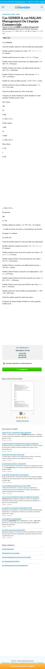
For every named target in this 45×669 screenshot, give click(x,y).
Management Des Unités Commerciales (13, 454)
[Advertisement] (22, 182)
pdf (19, 355)
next (33, 413)
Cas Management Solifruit (10, 561)
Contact (42, 2)
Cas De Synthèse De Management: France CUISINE (16, 486)
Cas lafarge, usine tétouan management (13, 530)
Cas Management (8, 549)
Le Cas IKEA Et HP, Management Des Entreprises (15, 475)
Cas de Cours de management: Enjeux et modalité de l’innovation (20, 497)
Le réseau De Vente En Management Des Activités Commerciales (20, 443)
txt (20, 353)
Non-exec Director (20, 2)
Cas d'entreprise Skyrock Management (15, 565)
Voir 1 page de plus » (22, 347)
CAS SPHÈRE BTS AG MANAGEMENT (12, 519)
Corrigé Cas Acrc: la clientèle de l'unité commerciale (16, 432)
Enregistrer (23, 369)
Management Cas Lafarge (10, 553)
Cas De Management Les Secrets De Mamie (16, 557)
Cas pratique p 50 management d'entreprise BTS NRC (17, 508)
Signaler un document (22, 421)
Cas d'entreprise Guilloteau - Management (14, 464)
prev (11, 413)
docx (19, 357)
